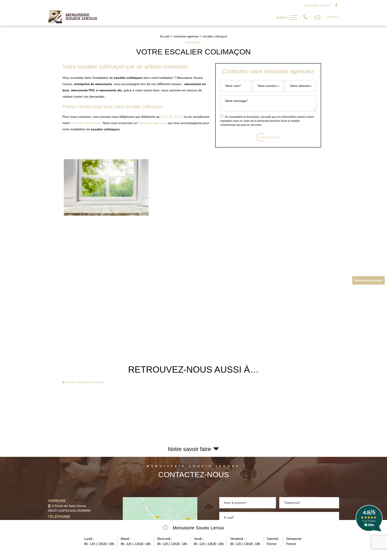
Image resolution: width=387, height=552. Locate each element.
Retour (193, 43)
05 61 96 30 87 (305, 17)
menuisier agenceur (152, 123)
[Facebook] (336, 5)
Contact (332, 17)
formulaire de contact (86, 123)
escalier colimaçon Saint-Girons (85, 382)
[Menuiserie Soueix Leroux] (73, 22)
